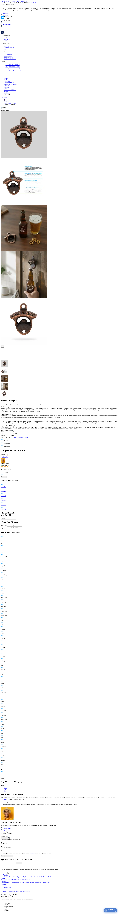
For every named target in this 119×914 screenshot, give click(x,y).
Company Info (4, 875)
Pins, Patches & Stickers (10, 90)
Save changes (9, 856)
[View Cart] (1, 28)
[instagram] (6, 75)
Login (5, 40)
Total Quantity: (5, 832)
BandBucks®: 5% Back (10, 59)
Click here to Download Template (19, 437)
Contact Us (40, 877)
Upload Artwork (8, 54)
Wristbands (7, 81)
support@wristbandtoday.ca (23, 891)
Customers (3, 878)
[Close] (1, 850)
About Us (6, 46)
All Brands (6, 79)
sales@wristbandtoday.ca (9, 891)
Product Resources (24, 882)
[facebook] (2, 75)
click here (32, 853)
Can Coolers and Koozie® (10, 84)
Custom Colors (8, 56)
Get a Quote (4, 97)
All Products (7, 93)
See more (3, 477)
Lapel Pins (6, 88)
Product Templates (8, 57)
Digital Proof (4, 525)
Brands (6, 78)
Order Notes (4, 529)
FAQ (5, 49)
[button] (59, 30)
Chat (4, 830)
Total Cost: (5, 834)
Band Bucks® (43, 882)
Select (5, 788)
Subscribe (19, 863)
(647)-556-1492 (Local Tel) (13, 67)
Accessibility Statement (49, 877)
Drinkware (6, 85)
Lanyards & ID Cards (9, 82)
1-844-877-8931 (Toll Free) (13, 65)
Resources (3, 881)
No (5, 791)
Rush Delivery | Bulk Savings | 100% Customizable (14, 1)
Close (2, 856)
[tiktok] (9, 75)
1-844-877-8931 (7, 828)
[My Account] (1, 26)
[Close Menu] (2, 33)
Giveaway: (7, 833)
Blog (48, 882)
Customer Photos (15, 882)
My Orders (6, 39)
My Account (7, 38)
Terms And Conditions (31, 877)
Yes (5, 789)
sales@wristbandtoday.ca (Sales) (14, 68)
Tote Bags (6, 87)
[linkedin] (7, 874)
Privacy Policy (12, 877)
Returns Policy (17, 879)
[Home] (5, 100)
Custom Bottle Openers (10, 103)
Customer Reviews (9, 47)
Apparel (6, 91)
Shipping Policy (21, 877)
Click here (3, 799)
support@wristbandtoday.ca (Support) (15, 70)
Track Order (10, 879)
